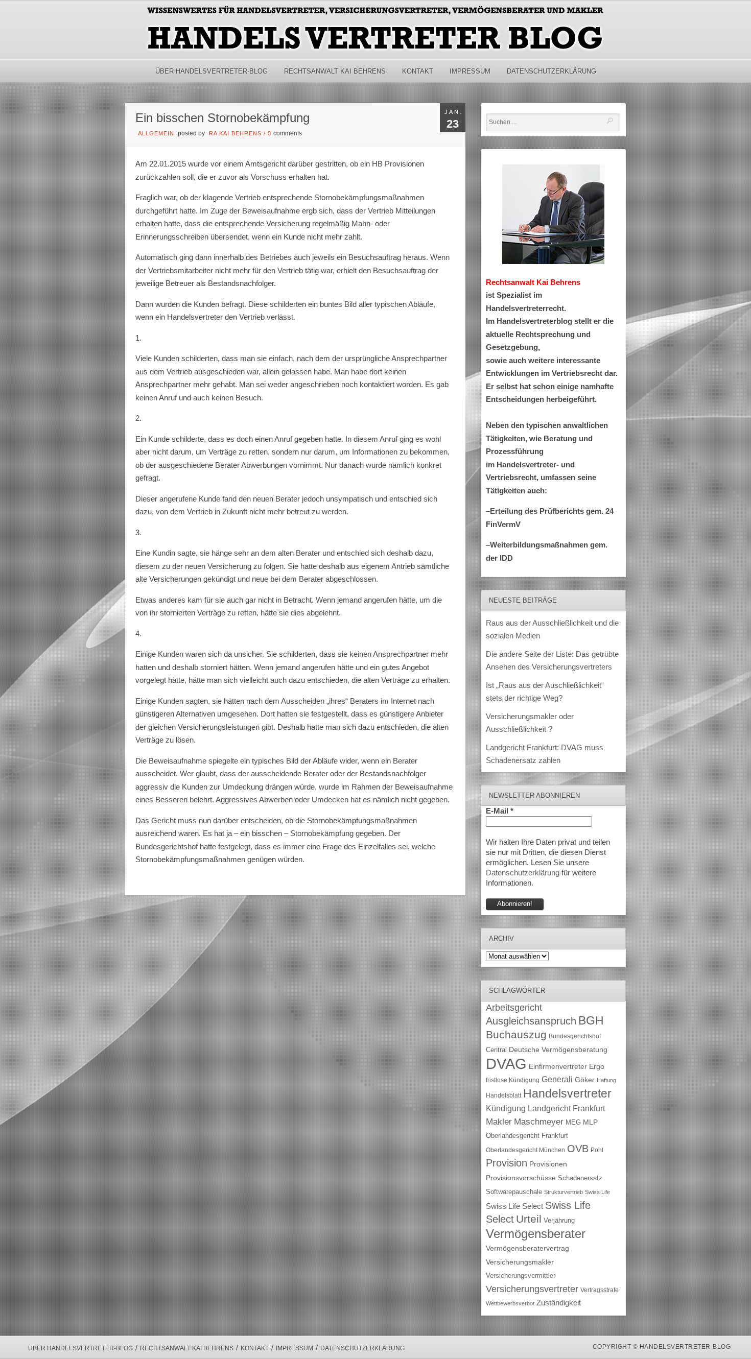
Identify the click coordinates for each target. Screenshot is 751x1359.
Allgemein (156, 133)
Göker (585, 1080)
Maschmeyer (539, 1121)
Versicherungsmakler (520, 1262)
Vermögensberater (535, 1234)
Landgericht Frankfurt (566, 1108)
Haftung (606, 1080)
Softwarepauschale (514, 1192)
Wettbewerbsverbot (510, 1303)
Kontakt (417, 71)
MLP (590, 1122)
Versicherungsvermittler (520, 1275)
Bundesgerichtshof (575, 1036)
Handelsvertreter (567, 1093)
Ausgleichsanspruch (531, 1021)
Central (496, 1050)
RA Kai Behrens (235, 133)
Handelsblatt (503, 1095)
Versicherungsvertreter (532, 1289)
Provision (506, 1163)
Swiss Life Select (514, 1206)
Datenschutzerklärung (551, 71)
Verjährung (559, 1220)
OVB (578, 1148)
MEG (573, 1122)
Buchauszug (516, 1035)
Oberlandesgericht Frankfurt (527, 1135)
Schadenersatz (580, 1178)
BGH (591, 1020)
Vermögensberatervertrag (527, 1248)
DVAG (506, 1063)
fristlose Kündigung (512, 1080)
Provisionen (548, 1164)
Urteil (529, 1219)
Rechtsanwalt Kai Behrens (335, 71)
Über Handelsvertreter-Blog (211, 71)
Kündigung (506, 1108)
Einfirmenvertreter (558, 1066)
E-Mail (499, 810)
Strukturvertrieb (563, 1192)
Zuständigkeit (558, 1303)
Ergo (596, 1066)
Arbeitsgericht (514, 1008)
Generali (557, 1079)
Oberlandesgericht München (525, 1150)
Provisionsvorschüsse (521, 1178)
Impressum (470, 71)
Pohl (597, 1150)
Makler (499, 1122)
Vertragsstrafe (599, 1289)
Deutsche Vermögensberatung (558, 1050)
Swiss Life (597, 1192)
